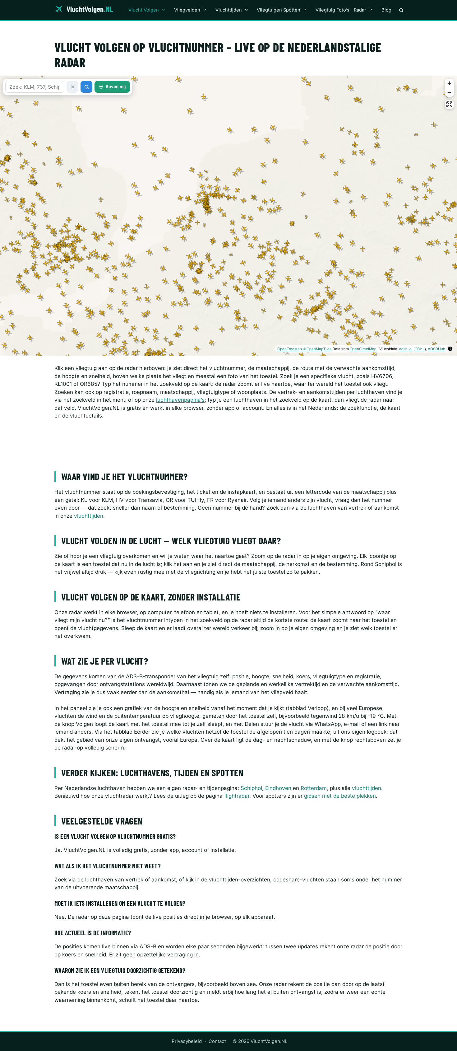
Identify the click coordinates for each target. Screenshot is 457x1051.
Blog (386, 10)
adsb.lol (406, 348)
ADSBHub (436, 348)
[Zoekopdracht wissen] (72, 87)
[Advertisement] (228, 442)
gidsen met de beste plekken (340, 796)
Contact (217, 1041)
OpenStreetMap (363, 348)
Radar (360, 10)
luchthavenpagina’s (180, 400)
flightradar (236, 796)
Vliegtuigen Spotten (278, 10)
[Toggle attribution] (450, 349)
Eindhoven (278, 788)
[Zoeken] (401, 10)
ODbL (420, 348)
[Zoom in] (449, 83)
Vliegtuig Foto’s (332, 10)
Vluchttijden (228, 10)
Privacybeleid (187, 1041)
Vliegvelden (187, 10)
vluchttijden (88, 516)
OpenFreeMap (289, 348)
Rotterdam (314, 788)
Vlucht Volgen (143, 10)
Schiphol (251, 788)
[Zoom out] (449, 92)
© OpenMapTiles (317, 348)
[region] (228, 216)
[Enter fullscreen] (449, 104)
